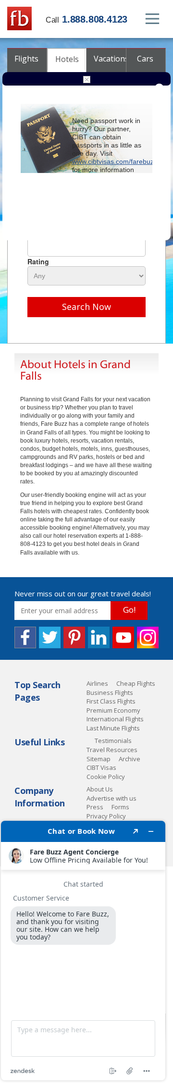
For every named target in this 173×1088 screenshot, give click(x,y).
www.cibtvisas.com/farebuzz (114, 161)
